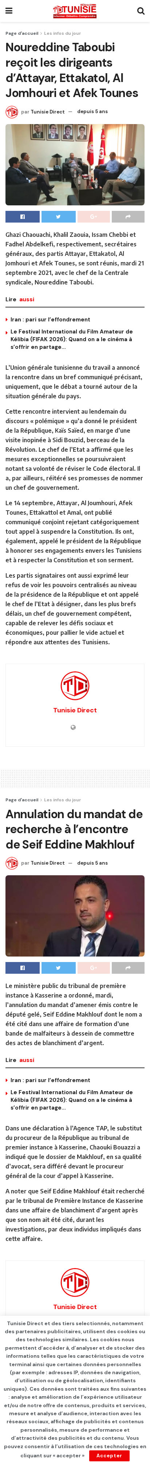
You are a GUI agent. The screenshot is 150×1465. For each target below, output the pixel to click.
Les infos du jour (62, 33)
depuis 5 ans (92, 111)
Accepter (109, 1456)
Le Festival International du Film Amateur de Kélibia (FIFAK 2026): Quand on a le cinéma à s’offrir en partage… (72, 339)
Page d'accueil (21, 33)
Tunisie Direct (48, 111)
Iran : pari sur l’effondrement (50, 319)
